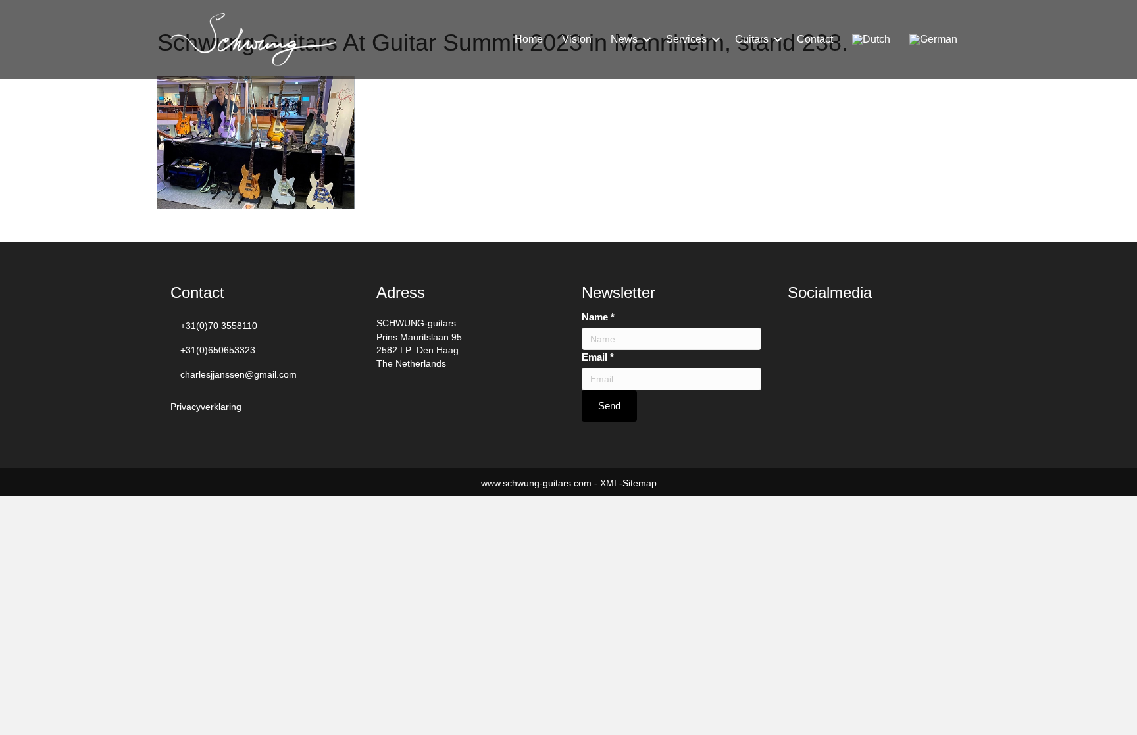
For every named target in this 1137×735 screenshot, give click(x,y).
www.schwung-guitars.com (536, 483)
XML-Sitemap (628, 483)
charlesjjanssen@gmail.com (238, 374)
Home (529, 39)
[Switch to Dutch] (871, 40)
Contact (815, 39)
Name (598, 316)
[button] (647, 39)
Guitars (752, 39)
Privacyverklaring (205, 406)
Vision (577, 39)
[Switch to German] (933, 40)
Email (598, 357)
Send (609, 405)
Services (686, 39)
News (624, 39)
